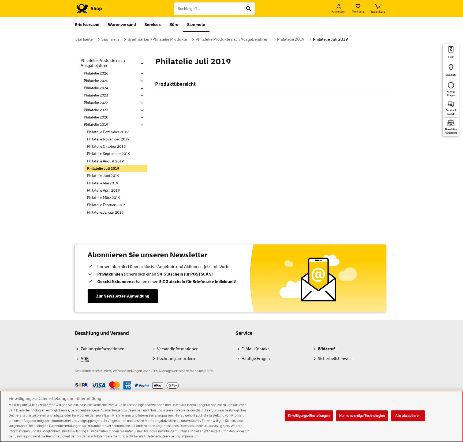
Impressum (189, 436)
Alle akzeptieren (407, 415)
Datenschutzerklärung (163, 436)
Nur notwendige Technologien (362, 415)
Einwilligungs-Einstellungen (309, 415)
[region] (231, 416)
